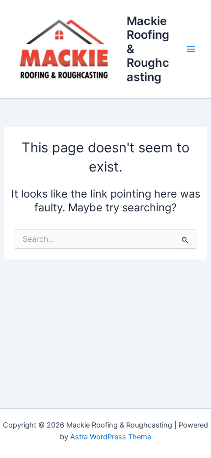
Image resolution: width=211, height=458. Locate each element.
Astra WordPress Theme (110, 436)
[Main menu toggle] (191, 49)
